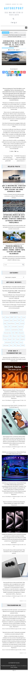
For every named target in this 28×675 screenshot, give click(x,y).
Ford (23, 320)
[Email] (9, 72)
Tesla (17, 151)
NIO (11, 336)
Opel (18, 336)
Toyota (21, 342)
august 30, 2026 (7, 183)
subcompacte (8, 342)
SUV (13, 342)
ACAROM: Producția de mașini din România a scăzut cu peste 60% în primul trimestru (20, 158)
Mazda (20, 329)
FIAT (19, 320)
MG (13, 332)
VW (14, 345)
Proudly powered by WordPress (8, 665)
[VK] (11, 75)
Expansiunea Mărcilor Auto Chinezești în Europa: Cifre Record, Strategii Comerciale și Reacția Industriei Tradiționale (14, 296)
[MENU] (26, 28)
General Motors (11, 323)
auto (19, 49)
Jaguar (5, 326)
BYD (15, 317)
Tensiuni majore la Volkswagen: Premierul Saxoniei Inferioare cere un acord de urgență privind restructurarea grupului (14, 306)
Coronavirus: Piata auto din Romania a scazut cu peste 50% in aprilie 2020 (8, 158)
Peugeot (22, 336)
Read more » (14, 398)
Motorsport (5, 336)
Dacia (11, 320)
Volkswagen (5, 345)
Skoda (17, 339)
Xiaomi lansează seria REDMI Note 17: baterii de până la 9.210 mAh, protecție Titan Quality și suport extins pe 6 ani (14, 359)
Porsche (5, 339)
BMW (12, 317)
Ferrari (15, 320)
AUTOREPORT (14, 8)
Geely (5, 323)
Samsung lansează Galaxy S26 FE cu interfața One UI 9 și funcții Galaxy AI (14, 406)
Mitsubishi (21, 332)
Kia (9, 326)
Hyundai (22, 323)
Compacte (6, 320)
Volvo (11, 345)
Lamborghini (14, 326)
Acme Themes (14, 667)
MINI (16, 332)
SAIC (14, 339)
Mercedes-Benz (7, 332)
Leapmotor (20, 326)
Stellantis (22, 339)
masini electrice (14, 329)
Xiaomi (18, 345)
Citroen (23, 317)
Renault (9, 339)
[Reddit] (12, 72)
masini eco (7, 329)
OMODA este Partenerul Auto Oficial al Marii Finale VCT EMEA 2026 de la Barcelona (14, 452)
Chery (19, 317)
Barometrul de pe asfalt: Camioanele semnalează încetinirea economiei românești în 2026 (14, 633)
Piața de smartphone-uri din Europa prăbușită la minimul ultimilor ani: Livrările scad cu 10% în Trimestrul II (14, 503)
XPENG (22, 345)
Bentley (7, 317)
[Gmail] (21, 72)
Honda (17, 323)
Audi (4, 317)
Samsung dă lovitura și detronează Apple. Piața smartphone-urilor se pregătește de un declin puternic (14, 551)
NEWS (12, 151)
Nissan (14, 336)
